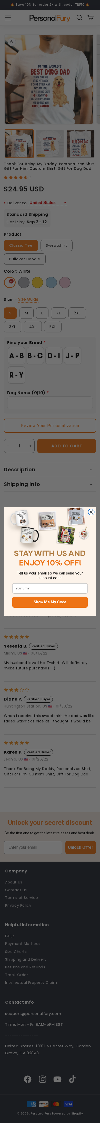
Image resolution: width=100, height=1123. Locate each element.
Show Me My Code (50, 602)
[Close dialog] (91, 512)
